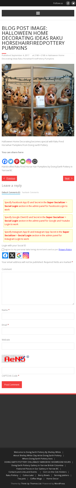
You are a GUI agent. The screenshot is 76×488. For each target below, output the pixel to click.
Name (6, 310)
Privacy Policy (65, 249)
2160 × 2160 (40, 55)
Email (5, 324)
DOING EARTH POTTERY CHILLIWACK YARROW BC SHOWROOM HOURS (37, 462)
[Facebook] (4, 159)
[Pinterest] (16, 159)
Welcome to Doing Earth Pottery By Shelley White (37, 452)
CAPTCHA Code (9, 375)
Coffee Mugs (36, 478)
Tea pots (21, 478)
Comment (7, 269)
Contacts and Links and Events (23, 471)
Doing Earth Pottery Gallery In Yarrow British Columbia (37, 465)
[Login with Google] (19, 255)
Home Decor (52, 478)
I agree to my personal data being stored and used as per (38, 249)
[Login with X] (12, 255)
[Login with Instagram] (26, 255)
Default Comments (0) (11, 192)
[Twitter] (10, 159)
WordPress (59, 483)
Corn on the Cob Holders (54, 471)
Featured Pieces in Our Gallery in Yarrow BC (37, 468)
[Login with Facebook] (5, 255)
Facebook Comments (30, 192)
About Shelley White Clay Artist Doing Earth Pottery (37, 455)
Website (6, 339)
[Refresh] (28, 356)
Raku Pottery (12, 475)
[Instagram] (28, 159)
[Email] (22, 159)
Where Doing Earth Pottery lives (37, 458)
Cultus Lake (28, 475)
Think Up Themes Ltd (31, 483)
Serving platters (61, 475)
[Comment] (34, 159)
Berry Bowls (43, 475)
